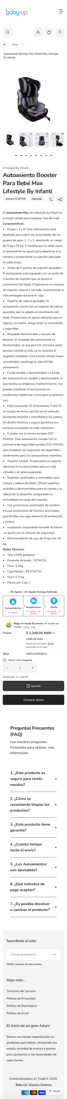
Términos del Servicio (21, 991)
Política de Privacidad (21, 999)
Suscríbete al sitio (21, 940)
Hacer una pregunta (20, 660)
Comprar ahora (33, 700)
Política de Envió (18, 1013)
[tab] (16, 155)
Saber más (29, 627)
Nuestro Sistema (40, 1085)
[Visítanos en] (59, 32)
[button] (10, 139)
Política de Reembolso (22, 1006)
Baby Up (21, 1085)
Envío (51, 643)
